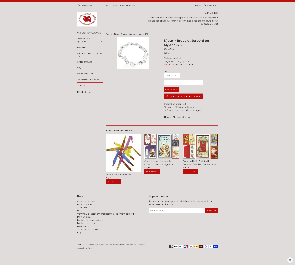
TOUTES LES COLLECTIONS (88, 79)
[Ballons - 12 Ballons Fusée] (123, 153)
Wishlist (198, 5)
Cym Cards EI (100, 245)
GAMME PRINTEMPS (90, 73)
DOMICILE (81, 85)
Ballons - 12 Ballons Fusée (118, 174)
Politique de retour (86, 223)
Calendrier (82, 207)
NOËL (90, 68)
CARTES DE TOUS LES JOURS (90, 33)
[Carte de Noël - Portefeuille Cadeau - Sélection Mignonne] (161, 146)
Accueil (109, 34)
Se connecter (112, 5)
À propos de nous (86, 201)
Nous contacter (84, 204)
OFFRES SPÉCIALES (90, 62)
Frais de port (169, 64)
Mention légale (84, 217)
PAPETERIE (81, 47)
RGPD (80, 210)
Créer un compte (127, 5)
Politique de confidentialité (90, 220)
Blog (79, 232)
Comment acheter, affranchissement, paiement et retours (106, 213)
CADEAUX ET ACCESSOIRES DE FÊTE (90, 55)
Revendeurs (83, 226)
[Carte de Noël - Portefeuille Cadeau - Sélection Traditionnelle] (200, 146)
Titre (165, 71)
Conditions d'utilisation (88, 229)
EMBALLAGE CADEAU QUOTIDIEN (90, 40)
